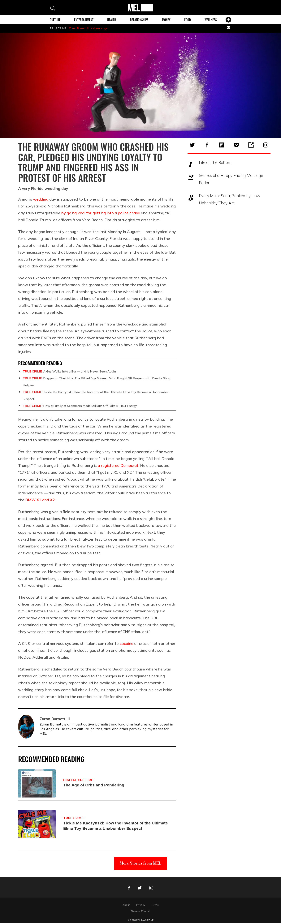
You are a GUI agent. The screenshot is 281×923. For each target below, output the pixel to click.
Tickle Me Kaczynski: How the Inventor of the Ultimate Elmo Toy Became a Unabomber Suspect (115, 826)
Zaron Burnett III (79, 28)
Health (111, 19)
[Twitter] (192, 145)
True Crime (58, 28)
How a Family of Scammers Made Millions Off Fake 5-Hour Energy (80, 406)
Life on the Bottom (215, 162)
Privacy (140, 904)
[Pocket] (236, 145)
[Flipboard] (221, 145)
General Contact (140, 911)
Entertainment (83, 19)
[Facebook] (207, 145)
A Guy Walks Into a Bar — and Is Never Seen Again (69, 371)
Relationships (139, 19)
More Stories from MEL (140, 863)
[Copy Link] (251, 145)
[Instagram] (266, 145)
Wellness (211, 19)
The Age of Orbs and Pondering (93, 785)
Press (155, 904)
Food (187, 19)
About (126, 904)
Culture (55, 19)
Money (166, 19)
